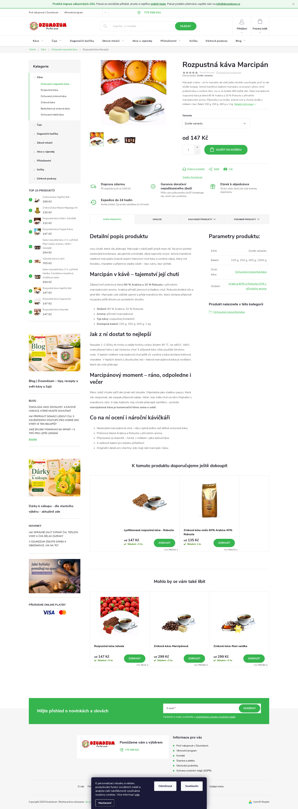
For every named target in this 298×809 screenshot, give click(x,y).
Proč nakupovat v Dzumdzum (43, 12)
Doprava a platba (185, 760)
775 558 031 (132, 749)
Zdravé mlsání (44, 142)
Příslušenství (44, 160)
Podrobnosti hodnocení (228, 72)
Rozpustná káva (49, 90)
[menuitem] (38, 41)
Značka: (192, 177)
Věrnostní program (73, 12)
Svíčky (40, 169)
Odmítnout (165, 786)
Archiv (33, 439)
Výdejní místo (216, 786)
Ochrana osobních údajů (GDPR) (193, 770)
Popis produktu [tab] (112, 219)
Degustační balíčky (47, 133)
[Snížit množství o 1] (197, 152)
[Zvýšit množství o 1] (197, 147)
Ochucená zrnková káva (53, 96)
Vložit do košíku (229, 150)
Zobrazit (164, 543)
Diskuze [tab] (157, 219)
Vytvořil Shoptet (261, 801)
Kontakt (180, 755)
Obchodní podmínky (187, 765)
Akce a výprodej (45, 151)
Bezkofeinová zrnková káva (55, 108)
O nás (81, 786)
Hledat (185, 26)
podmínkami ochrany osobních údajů (215, 717)
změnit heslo (158, 4)
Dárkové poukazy (46, 178)
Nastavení (104, 803)
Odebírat (249, 708)
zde (137, 795)
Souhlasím (191, 786)
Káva (40, 77)
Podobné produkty (245, 219)
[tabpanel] (150, 514)
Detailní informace (244, 104)
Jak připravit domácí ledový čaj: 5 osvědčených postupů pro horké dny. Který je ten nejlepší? (54, 420)
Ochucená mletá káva (52, 114)
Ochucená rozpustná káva (55, 84)
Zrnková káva (48, 102)
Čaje (39, 124)
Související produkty (200, 219)
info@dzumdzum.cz (228, 4)
